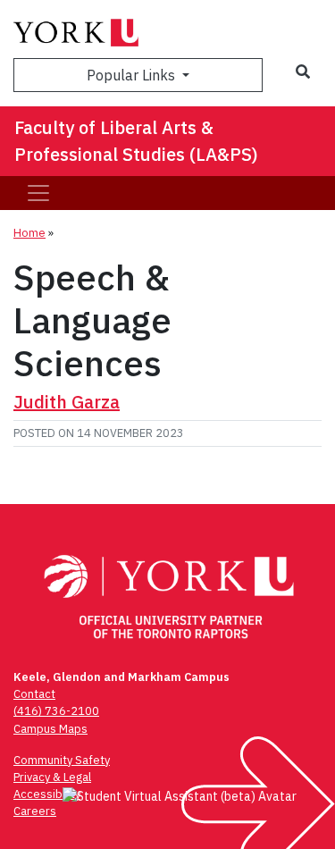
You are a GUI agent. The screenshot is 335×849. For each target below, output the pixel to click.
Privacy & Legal (52, 777)
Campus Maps (50, 728)
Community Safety (61, 760)
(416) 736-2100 (56, 711)
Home (29, 232)
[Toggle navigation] (38, 193)
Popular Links (133, 75)
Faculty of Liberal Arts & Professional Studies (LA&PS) (136, 140)
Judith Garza (66, 402)
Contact (34, 694)
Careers (34, 811)
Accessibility (46, 794)
